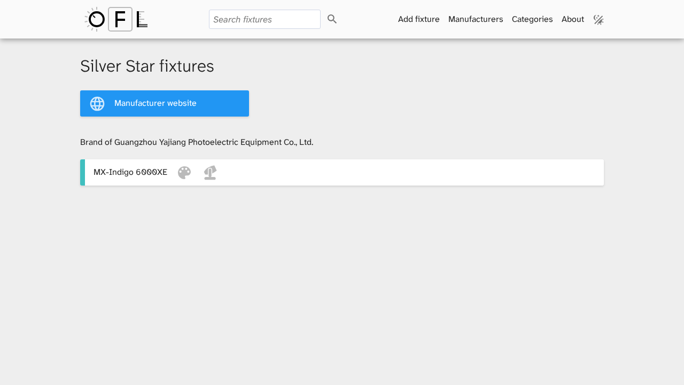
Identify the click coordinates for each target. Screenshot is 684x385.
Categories (532, 19)
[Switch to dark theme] (598, 19)
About (573, 19)
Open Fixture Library (116, 19)
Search (341, 19)
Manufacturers (475, 19)
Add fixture (419, 19)
